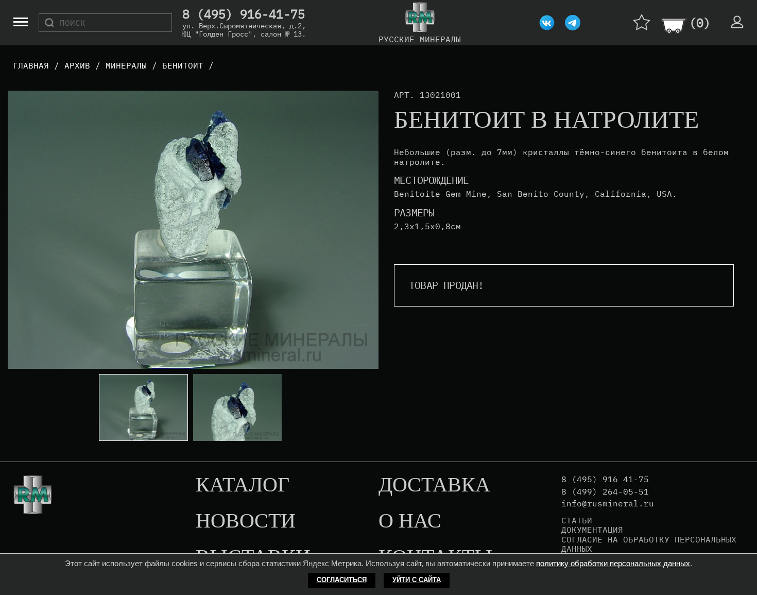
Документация (592, 529)
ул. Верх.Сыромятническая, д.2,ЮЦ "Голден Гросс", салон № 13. (244, 30)
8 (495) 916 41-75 (605, 479)
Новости (246, 521)
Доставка (434, 485)
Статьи (576, 520)
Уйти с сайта (416, 580)
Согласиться (342, 580)
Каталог (242, 485)
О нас (409, 521)
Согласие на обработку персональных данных (648, 544)
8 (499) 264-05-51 (605, 492)
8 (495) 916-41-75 (243, 14)
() (700, 22)
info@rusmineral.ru (607, 503)
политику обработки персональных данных (613, 563)
